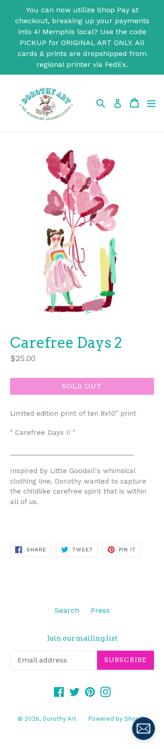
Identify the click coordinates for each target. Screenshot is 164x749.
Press (100, 610)
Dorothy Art (59, 718)
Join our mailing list (82, 638)
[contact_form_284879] (143, 728)
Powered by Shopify (117, 718)
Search (67, 610)
